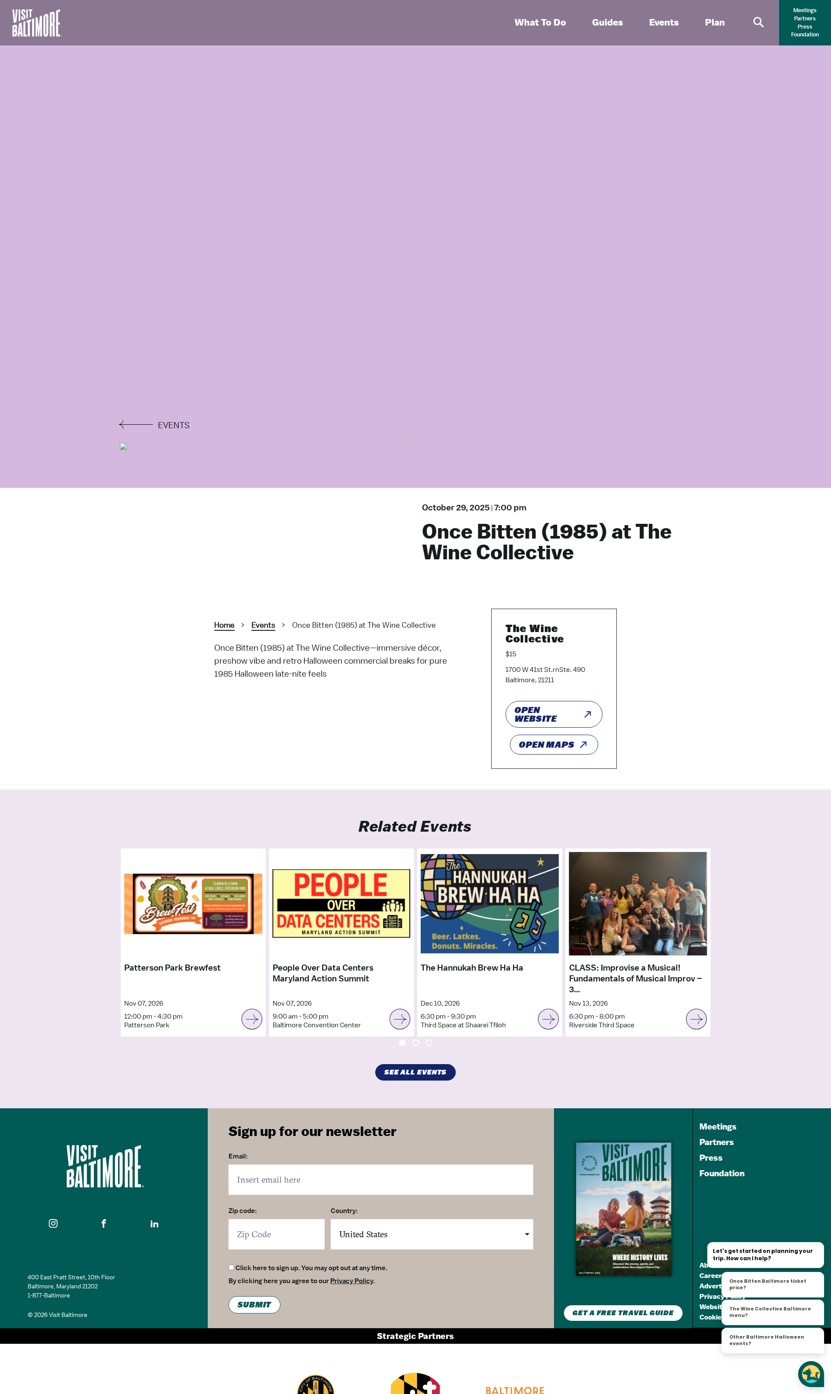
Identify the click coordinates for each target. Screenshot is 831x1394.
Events (263, 625)
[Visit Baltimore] (104, 1166)
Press (805, 26)
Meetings (805, 10)
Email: (238, 1156)
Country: (344, 1211)
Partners (805, 18)
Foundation (805, 34)
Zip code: (243, 1211)
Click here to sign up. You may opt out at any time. (311, 1268)
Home (224, 625)
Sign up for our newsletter (312, 1131)
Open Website (536, 714)
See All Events (415, 1072)
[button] (53, 1223)
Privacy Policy (351, 1281)
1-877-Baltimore (49, 1295)
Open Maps (547, 744)
